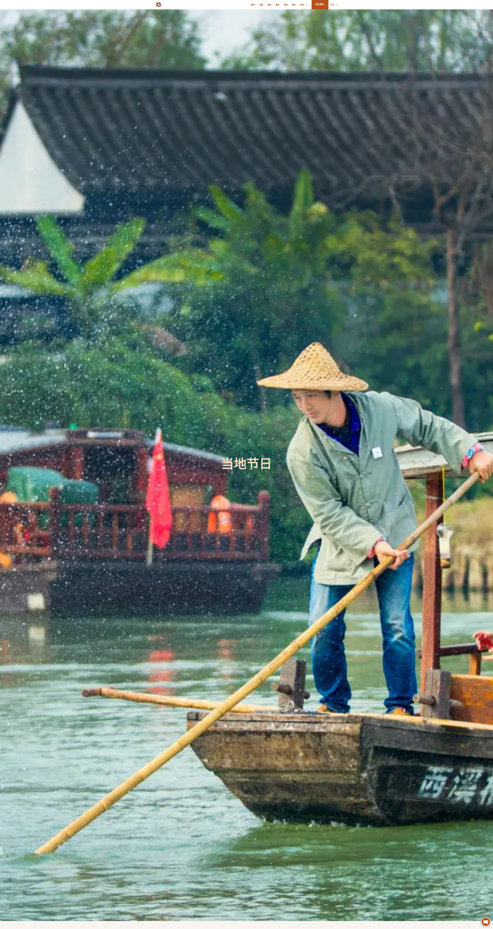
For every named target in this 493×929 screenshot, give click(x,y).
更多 (302, 4)
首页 (159, 918)
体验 (197, 918)
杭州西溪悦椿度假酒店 (181, 918)
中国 (166, 918)
